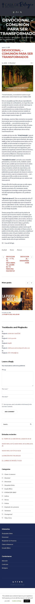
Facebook (4, 250)
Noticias (6, 500)
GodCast (6, 496)
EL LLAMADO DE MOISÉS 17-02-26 (11, 460)
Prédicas (6, 503)
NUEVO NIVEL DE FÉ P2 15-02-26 (11, 451)
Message (4, 370)
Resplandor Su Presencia (9, 541)
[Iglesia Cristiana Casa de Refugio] (17, 5)
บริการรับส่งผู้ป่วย (13, 353)
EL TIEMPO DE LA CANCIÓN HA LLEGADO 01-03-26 (16, 439)
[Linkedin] (13, 582)
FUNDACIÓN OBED (10, 493)
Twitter (12, 250)
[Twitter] (20, 582)
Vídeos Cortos (8, 518)
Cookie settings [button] (16, 601)
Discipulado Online (9, 485)
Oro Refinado (7, 314)
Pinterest (19, 250)
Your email (5, 397)
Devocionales (7, 482)
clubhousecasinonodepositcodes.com (19, 348)
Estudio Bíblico (8, 489)
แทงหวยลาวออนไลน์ (14, 333)
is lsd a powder (12, 338)
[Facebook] (15, 582)
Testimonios (7, 511)
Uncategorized (8, 514)
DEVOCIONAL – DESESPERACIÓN (24, 260)
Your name (5, 389)
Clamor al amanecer (9, 474)
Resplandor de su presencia (11, 507)
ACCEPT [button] (27, 601)
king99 (9, 343)
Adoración (5, 561)
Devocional (7, 38)
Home (1, 38)
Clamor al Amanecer (7, 544)
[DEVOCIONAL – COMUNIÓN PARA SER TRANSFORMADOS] (17, 78)
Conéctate (5, 564)
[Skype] (22, 582)
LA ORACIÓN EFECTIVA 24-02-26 (11, 456)
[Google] (17, 582)
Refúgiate (5, 568)
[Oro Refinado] (18, 299)
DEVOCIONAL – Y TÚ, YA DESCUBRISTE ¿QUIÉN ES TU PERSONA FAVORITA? (10, 264)
